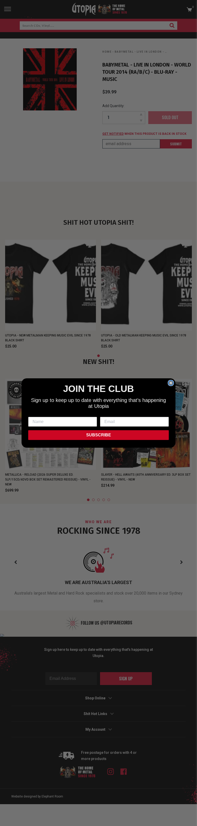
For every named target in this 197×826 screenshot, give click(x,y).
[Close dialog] (170, 383)
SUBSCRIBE (98, 435)
